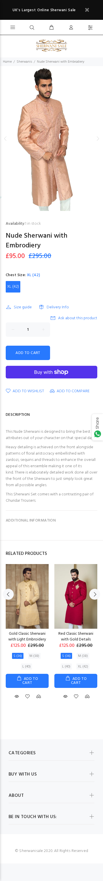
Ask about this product (77, 318)
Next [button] (97, 138)
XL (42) (13, 286)
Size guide (23, 307)
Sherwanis (24, 62)
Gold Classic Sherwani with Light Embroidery (27, 636)
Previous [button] (5, 138)
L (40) (26, 667)
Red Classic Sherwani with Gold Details (75, 636)
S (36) (17, 656)
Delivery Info (58, 307)
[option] (51, 138)
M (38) (34, 656)
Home (7, 62)
